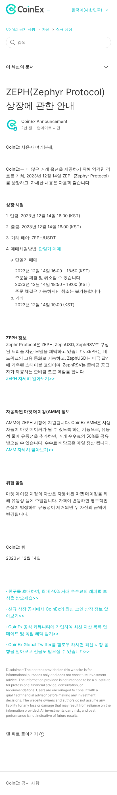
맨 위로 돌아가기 (22, 734)
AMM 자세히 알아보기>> (30, 449)
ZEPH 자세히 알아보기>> (30, 378)
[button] (48, 10)
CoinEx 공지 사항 (20, 29)
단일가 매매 (50, 248)
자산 (45, 29)
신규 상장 (64, 29)
